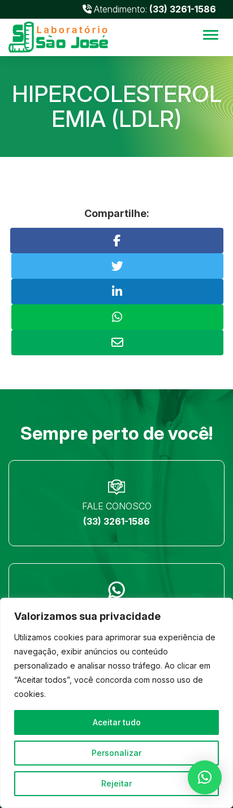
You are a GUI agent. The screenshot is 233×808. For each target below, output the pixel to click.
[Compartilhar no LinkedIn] (117, 291)
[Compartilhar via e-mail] (117, 342)
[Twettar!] (117, 266)
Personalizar (116, 753)
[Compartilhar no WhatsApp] (117, 317)
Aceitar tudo (117, 722)
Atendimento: (154, 9)
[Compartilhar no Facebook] (116, 240)
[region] (116, 703)
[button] (205, 777)
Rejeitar (116, 783)
